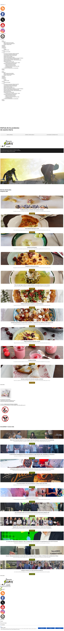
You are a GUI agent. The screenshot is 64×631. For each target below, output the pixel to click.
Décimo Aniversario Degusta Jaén (9, 74)
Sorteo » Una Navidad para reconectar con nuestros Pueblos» (13, 88)
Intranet (3, 69)
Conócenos (4, 41)
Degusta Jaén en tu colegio (8, 86)
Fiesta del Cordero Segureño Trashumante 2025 (11, 89)
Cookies (1, 621)
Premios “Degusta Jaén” (7, 75)
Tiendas (5, 79)
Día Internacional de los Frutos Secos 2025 (12, 96)
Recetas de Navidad (7, 82)
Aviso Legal (2, 619)
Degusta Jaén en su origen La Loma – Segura (13, 93)
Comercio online (6, 80)
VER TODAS (2, 384)
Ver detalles (32, 213)
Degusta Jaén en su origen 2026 (9, 92)
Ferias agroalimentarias (7, 91)
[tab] (9, 135)
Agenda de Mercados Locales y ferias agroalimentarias (12, 90)
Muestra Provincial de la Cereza (11, 95)
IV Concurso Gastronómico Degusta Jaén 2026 (11, 84)
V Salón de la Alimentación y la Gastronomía (11, 98)
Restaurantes (4, 47)
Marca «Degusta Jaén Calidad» (9, 73)
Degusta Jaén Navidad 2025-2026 (9, 87)
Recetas (3, 50)
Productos (3, 46)
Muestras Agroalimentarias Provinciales (10, 94)
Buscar (3, 68)
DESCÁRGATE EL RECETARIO (5, 399)
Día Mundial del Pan (9, 97)
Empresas (3, 45)
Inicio (3, 40)
